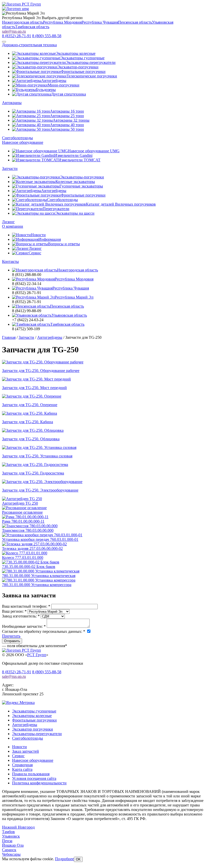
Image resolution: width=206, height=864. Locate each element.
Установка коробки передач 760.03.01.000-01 (40, 539)
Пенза (7, 841)
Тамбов (8, 832)
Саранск (9, 850)
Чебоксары (11, 854)
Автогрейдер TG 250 (20, 503)
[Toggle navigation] (4, 41)
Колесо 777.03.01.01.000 (22, 557)
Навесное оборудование (22, 142)
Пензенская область (135, 22)
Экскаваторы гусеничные (34, 711)
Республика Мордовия (62, 22)
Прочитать (11, 636)
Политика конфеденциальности (39, 783)
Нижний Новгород (18, 827)
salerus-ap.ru (14, 31)
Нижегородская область (22, 22)
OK (78, 859)
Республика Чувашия (100, 22)
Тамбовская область (32, 27)
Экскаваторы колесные (32, 715)
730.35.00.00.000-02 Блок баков (28, 566)
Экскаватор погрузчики (32, 729)
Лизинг (8, 222)
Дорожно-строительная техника (29, 45)
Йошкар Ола (13, 845)
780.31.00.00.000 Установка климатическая (38, 575)
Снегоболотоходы (17, 138)
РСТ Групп (36, 655)
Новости (19, 747)
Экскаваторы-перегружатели (37, 734)
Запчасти (10, 168)
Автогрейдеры (24, 725)
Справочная (22, 765)
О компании (12, 226)
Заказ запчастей (25, 751)
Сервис (18, 756)
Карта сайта (22, 769)
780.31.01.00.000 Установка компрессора (36, 585)
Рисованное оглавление (22, 512)
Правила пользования (30, 774)
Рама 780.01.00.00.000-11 (23, 521)
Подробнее (64, 859)
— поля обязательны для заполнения (34, 646)
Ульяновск (11, 836)
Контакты (10, 261)
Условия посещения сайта (34, 778)
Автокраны (12, 103)
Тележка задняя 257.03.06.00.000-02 (32, 548)
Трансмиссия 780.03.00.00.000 (28, 530)
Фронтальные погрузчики (34, 720)
